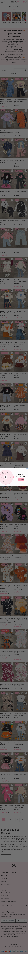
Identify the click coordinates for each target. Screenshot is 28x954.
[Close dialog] (26, 469)
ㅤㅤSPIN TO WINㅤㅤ (20, 479)
